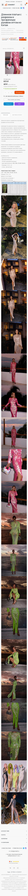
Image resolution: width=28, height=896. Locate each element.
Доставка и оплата (17, 114)
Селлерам (4, 838)
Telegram (21, 8)
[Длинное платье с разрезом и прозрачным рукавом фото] (14, 63)
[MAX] (19, 103)
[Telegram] (9, 103)
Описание (5, 114)
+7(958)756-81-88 (17, 848)
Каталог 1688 (5, 831)
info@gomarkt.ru (14, 851)
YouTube (17, 868)
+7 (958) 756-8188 (16, 8)
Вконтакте (10, 868)
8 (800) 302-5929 (7, 8)
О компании (5, 842)
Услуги (3, 834)
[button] (7, 75)
